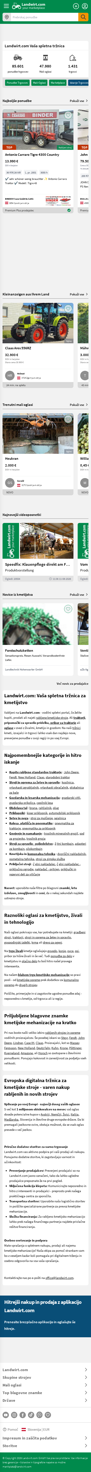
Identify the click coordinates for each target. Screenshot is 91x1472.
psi (77, 951)
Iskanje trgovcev (79, 82)
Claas (40, 777)
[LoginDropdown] (84, 6)
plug (56, 808)
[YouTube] (6, 1415)
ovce (70, 951)
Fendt (13, 777)
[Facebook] (22, 1415)
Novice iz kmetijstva (18, 594)
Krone (64, 1048)
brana (33, 808)
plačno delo (29, 961)
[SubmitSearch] (83, 17)
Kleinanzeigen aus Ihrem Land (26, 294)
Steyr (64, 1037)
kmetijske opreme (28, 980)
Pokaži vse (77, 101)
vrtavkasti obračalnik (54, 787)
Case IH (29, 1043)
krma (35, 942)
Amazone (27, 1053)
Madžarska (11, 1119)
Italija (75, 1114)
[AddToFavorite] (68, 115)
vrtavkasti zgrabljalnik (24, 787)
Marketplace (58, 82)
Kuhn (54, 1048)
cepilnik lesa (45, 802)
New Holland (26, 777)
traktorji (17, 937)
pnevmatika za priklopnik (38, 828)
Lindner (18, 1043)
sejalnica (60, 818)
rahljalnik (45, 808)
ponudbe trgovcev (17, 82)
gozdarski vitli (71, 797)
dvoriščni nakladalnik (71, 854)
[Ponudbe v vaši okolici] (7, 17)
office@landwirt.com (59, 1278)
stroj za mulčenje (41, 818)
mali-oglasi (39, 82)
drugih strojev (28, 985)
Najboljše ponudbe (17, 101)
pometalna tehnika (21, 859)
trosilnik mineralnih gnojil (61, 833)
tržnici (76, 728)
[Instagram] (14, 1415)
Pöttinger (75, 1048)
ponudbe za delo (61, 956)
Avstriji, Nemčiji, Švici (55, 1114)
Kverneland (11, 1053)
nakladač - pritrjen (47, 869)
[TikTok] (31, 1415)
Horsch (43, 1053)
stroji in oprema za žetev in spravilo (48, 937)
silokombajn (34, 848)
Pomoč (13, 1429)
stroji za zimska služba (50, 859)
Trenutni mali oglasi (18, 404)
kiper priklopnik (37, 813)
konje (62, 951)
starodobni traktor (58, 777)
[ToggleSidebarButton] (6, 6)
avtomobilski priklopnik (64, 813)
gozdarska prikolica (22, 802)
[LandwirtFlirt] (48, 1415)
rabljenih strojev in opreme (62, 1032)
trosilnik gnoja (36, 838)
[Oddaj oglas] (76, 6)
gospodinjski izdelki (17, 942)
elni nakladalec (45, 864)
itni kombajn (65, 843)
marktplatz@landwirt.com (17, 1466)
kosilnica (68, 782)
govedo (52, 951)
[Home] (29, 6)
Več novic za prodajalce (72, 683)
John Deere (71, 772)
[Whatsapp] (39, 1415)
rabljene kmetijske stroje (52, 717)
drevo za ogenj (52, 942)
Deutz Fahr (43, 1048)
